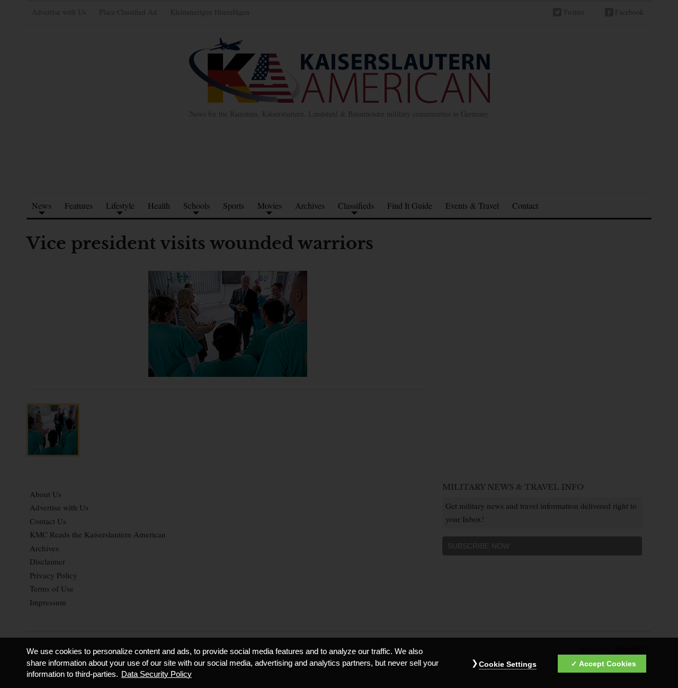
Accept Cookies (607, 663)
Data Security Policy (156, 674)
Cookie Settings (508, 664)
